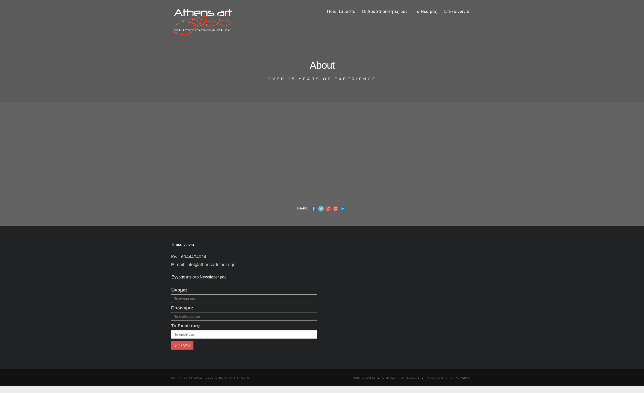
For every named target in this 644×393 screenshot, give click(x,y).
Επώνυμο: (182, 307)
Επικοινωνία (456, 11)
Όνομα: (179, 290)
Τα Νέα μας (426, 11)
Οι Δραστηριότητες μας (385, 11)
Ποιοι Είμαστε (341, 11)
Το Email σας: (185, 325)
